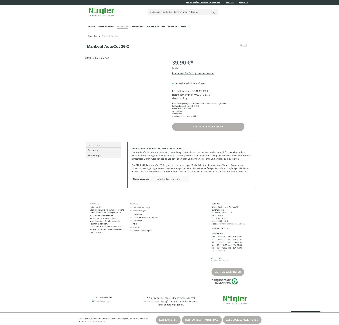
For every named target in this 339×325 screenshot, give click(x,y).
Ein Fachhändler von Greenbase (203, 2)
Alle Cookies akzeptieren (242, 320)
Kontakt (243, 2)
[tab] (103, 144)
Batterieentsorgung (141, 207)
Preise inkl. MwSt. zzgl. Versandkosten (193, 73)
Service (230, 2)
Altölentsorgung (139, 210)
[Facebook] (215, 259)
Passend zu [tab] (93, 150)
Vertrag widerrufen (228, 272)
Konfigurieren (168, 320)
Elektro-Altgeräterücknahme (145, 217)
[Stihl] (243, 47)
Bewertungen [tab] (94, 155)
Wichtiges (95, 203)
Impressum (137, 214)
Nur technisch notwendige (201, 320)
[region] (126, 85)
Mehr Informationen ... (97, 321)
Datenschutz (138, 220)
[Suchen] (213, 12)
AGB (134, 224)
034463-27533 (222, 218)
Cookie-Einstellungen (142, 230)
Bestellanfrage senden (208, 127)
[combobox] (178, 12)
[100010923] (126, 85)
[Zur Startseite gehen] (101, 11)
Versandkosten (151, 301)
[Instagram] (224, 259)
